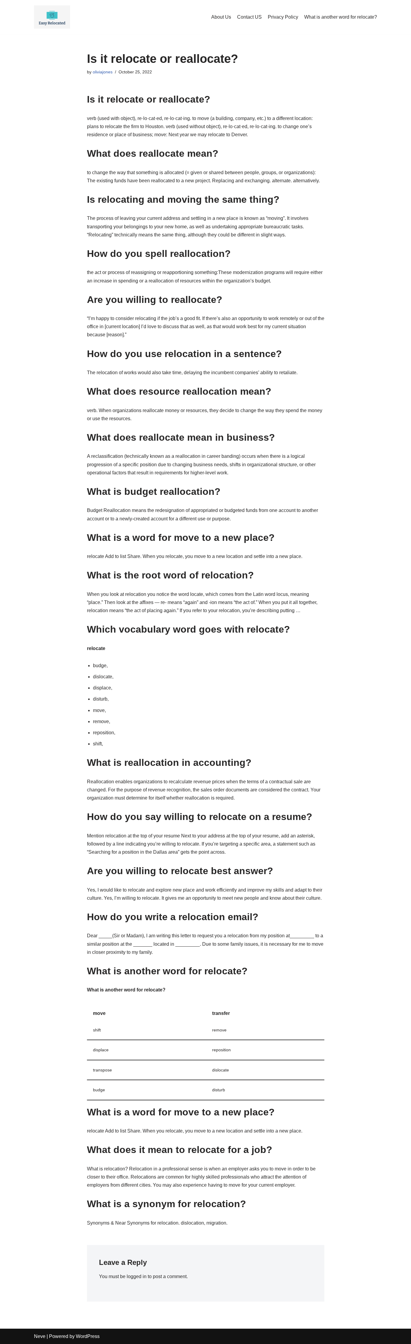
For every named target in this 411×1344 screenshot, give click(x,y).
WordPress (88, 1336)
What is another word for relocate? (340, 17)
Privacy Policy (283, 17)
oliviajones (103, 71)
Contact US (249, 17)
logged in (137, 1276)
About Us (221, 17)
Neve (39, 1336)
